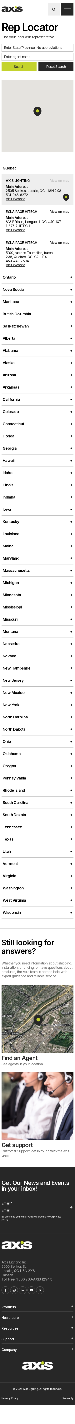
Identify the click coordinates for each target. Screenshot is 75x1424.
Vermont (10, 863)
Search (19, 67)
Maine (8, 546)
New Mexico (13, 692)
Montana (10, 631)
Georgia (10, 448)
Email (7, 1203)
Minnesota (12, 595)
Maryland (11, 558)
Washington (13, 888)
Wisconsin (12, 912)
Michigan (11, 582)
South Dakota (14, 814)
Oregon (9, 766)
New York (11, 704)
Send (71, 1207)
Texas (8, 839)
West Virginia (14, 900)
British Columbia (17, 314)
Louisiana (11, 533)
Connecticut (13, 424)
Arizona (9, 375)
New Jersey (13, 680)
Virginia (9, 876)
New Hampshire (16, 668)
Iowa (7, 509)
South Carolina (15, 802)
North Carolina (15, 717)
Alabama (10, 350)
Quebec (10, 168)
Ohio (7, 741)
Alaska (8, 362)
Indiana (9, 497)
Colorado (11, 411)
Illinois (8, 485)
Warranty (67, 1398)
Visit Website (15, 199)
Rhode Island (14, 790)
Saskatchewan (16, 326)
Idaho (7, 472)
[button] (37, 111)
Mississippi (12, 607)
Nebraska (11, 643)
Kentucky (11, 521)
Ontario (9, 277)
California (11, 399)
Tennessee (12, 827)
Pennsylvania (14, 778)
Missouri (10, 619)
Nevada (9, 656)
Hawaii (8, 460)
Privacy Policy (10, 1398)
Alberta (9, 338)
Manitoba (11, 301)
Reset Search (56, 67)
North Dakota (14, 729)
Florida (8, 436)
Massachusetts (16, 570)
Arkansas (11, 387)
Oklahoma (12, 753)
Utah (7, 851)
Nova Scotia (13, 289)
